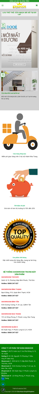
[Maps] (3, 390)
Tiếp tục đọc (19, 64)
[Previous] (4, 44)
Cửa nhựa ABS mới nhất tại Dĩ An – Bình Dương (19, 51)
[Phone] (3, 373)
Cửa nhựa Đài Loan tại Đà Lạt (10, 93)
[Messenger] (3, 384)
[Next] (34, 44)
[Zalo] (3, 379)
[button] (2, 5)
